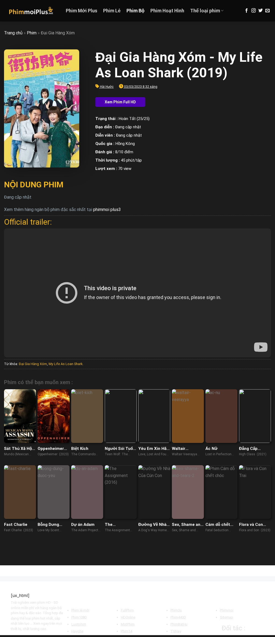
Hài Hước (107, 87)
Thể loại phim (205, 10)
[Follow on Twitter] (260, 10)
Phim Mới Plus (81, 10)
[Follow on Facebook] (246, 10)
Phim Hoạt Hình (167, 10)
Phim (32, 32)
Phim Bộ (135, 10)
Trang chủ (13, 32)
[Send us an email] (267, 10)
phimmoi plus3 (107, 209)
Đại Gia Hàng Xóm (33, 364)
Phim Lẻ (112, 10)
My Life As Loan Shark (65, 364)
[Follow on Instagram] (253, 10)
